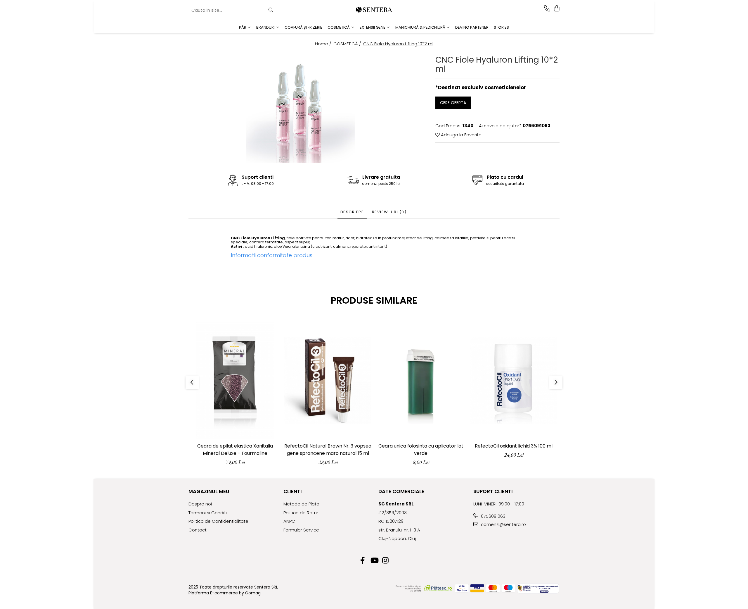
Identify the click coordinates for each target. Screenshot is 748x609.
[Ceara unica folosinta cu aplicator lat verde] (420, 380)
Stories (501, 27)
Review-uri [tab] (389, 212)
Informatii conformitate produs (271, 255)
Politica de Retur (300, 513)
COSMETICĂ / (347, 44)
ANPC (289, 521)
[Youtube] (374, 560)
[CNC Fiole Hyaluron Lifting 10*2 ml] (300, 108)
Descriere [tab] (352, 212)
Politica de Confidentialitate (218, 521)
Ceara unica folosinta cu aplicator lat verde (420, 450)
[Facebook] (363, 560)
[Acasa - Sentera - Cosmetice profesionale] (374, 10)
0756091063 (492, 516)
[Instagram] (385, 560)
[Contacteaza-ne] (547, 8)
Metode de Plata (301, 504)
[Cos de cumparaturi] (556, 8)
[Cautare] (271, 10)
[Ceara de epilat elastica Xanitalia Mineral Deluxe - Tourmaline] (234, 380)
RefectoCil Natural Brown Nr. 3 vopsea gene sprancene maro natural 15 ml (327, 450)
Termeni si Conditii (208, 513)
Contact (197, 530)
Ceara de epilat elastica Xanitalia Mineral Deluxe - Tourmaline (235, 450)
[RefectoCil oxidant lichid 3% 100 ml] (513, 380)
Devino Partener (472, 27)
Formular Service (301, 530)
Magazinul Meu (208, 491)
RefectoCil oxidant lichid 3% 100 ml (514, 446)
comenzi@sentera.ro (503, 524)
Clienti (292, 491)
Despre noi (200, 504)
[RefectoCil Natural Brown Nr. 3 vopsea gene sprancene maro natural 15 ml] (327, 380)
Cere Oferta (453, 103)
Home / (324, 44)
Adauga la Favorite (461, 135)
